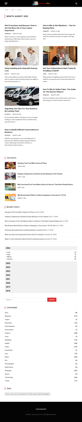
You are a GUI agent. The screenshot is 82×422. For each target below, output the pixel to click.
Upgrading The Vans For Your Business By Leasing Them (21, 110)
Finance (7, 333)
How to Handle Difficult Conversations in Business (22, 131)
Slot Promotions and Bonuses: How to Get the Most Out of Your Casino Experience (21, 27)
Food (6, 336)
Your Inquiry (41, 409)
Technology (9, 377)
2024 (8, 267)
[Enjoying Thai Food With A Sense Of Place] (10, 165)
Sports (7, 374)
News (7, 357)
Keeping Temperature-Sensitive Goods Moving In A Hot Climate (40, 174)
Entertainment (10, 326)
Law (6, 353)
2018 (8, 291)
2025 (8, 263)
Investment (9, 350)
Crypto (7, 319)
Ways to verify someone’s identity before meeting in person (25, 239)
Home (44, 74)
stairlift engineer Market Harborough (39, 394)
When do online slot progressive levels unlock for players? (25, 234)
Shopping (8, 370)
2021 (8, 279)
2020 (8, 283)
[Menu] (6, 3)
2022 (8, 275)
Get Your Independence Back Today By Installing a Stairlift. (59, 69)
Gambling (8, 33)
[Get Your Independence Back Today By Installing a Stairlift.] (60, 55)
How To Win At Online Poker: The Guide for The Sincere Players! (59, 90)
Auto (6, 313)
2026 (8, 248)
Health (7, 74)
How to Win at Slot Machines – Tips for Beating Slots (59, 26)
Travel (7, 381)
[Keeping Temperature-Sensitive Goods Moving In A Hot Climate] (10, 176)
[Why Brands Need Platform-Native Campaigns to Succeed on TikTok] (10, 197)
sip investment (22, 394)
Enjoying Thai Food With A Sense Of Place (32, 163)
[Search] (76, 3)
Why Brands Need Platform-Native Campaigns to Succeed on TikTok (42, 195)
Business (8, 114)
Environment (9, 330)
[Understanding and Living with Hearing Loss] (22, 55)
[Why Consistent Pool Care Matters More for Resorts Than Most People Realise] (10, 186)
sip (15, 394)
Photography (9, 364)
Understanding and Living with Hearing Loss (21, 69)
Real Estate (9, 367)
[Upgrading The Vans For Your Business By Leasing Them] (22, 96)
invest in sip (9, 394)
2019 (8, 287)
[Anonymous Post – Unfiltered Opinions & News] (41, 3)
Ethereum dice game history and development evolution (24, 230)
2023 (8, 271)
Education (8, 323)
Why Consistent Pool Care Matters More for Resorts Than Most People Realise (45, 184)
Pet (6, 360)
